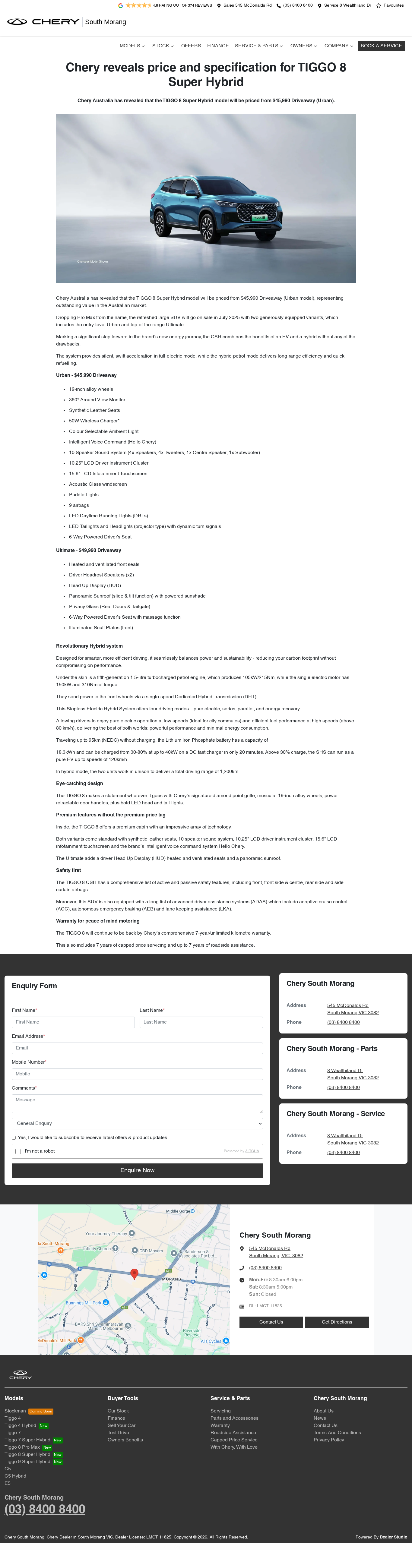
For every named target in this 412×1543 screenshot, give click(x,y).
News (320, 1418)
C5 (8, 1469)
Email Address (28, 1036)
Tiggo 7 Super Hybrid (27, 1440)
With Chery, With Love (234, 1447)
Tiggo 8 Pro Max (22, 1447)
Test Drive (118, 1433)
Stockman (15, 1411)
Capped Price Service (234, 1440)
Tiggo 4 (13, 1418)
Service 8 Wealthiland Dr (347, 6)
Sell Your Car (121, 1425)
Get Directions (337, 1322)
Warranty (220, 1425)
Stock (160, 46)
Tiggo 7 (13, 1433)
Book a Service (381, 46)
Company (337, 46)
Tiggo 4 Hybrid (20, 1425)
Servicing (221, 1411)
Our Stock (118, 1411)
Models (130, 46)
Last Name (152, 1010)
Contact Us (271, 1322)
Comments (24, 1088)
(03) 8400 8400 (298, 6)
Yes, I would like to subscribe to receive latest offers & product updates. (93, 1137)
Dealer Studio (393, 1537)
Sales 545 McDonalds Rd (247, 6)
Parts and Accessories (234, 1418)
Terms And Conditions (337, 1433)
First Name (24, 1010)
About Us (324, 1411)
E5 (8, 1483)
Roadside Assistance (233, 1433)
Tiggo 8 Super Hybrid (27, 1454)
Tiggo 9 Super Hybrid (27, 1461)
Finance (218, 46)
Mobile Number (29, 1062)
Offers (191, 46)
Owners (301, 46)
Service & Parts (256, 46)
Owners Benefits (125, 1440)
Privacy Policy (329, 1440)
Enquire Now (137, 1171)
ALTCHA (252, 1151)
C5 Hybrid (15, 1476)
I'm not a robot (40, 1151)
